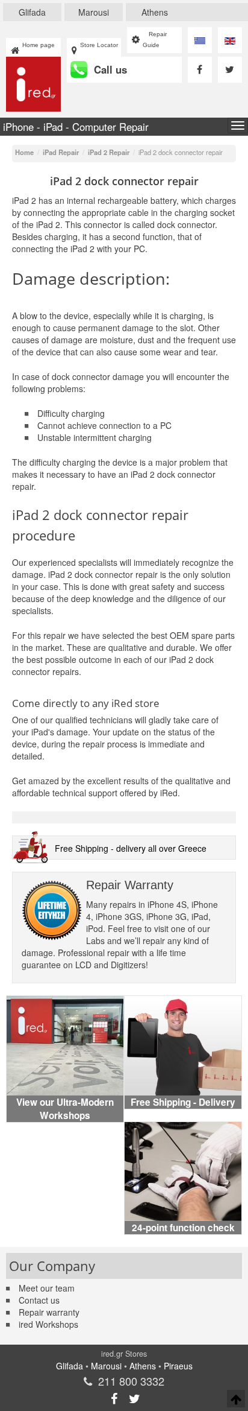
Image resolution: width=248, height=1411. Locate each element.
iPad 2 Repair (108, 152)
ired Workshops (48, 1324)
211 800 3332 (131, 1381)
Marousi (93, 12)
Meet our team (47, 1288)
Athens (154, 12)
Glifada (32, 12)
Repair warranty (49, 1312)
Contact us (39, 1300)
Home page (38, 45)
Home (24, 152)
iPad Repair (61, 152)
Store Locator (99, 45)
